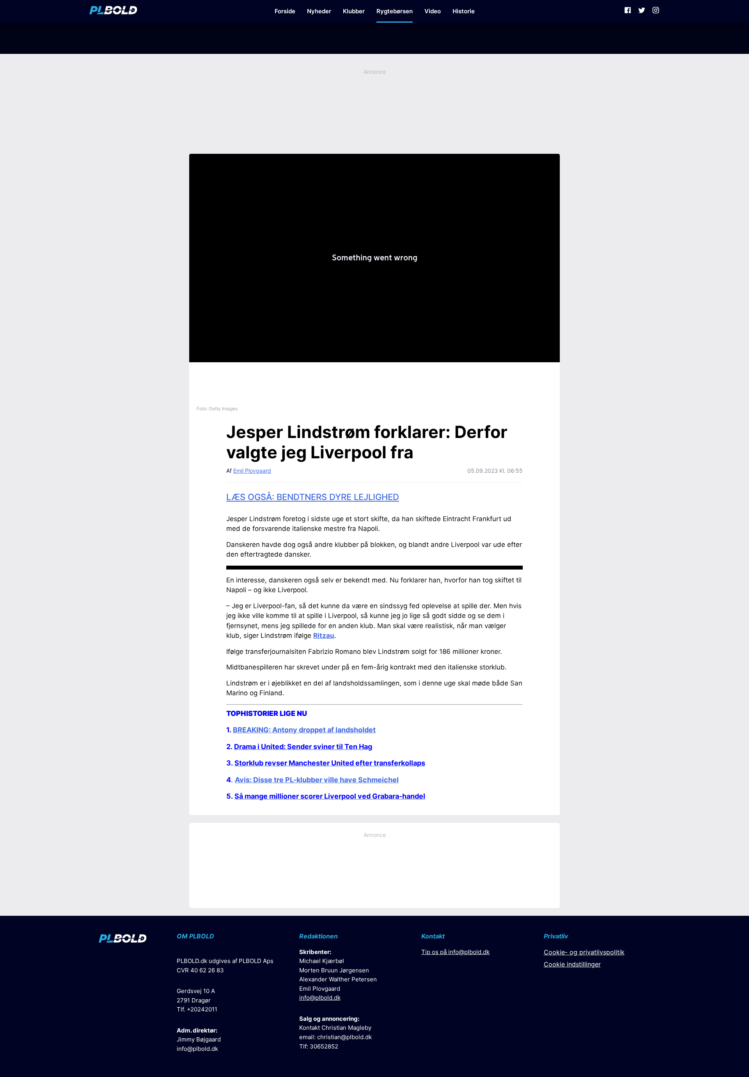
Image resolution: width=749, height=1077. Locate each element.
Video (432, 11)
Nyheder (319, 11)
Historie (464, 11)
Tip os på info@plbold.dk (455, 952)
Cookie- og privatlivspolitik (584, 952)
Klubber (354, 11)
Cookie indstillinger (572, 964)
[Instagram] (656, 11)
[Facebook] (628, 11)
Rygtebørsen (394, 11)
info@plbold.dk (197, 1048)
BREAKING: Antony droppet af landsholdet (304, 730)
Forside (285, 11)
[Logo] (113, 11)
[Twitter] (642, 11)
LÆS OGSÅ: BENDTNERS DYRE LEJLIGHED (312, 497)
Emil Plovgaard (252, 470)
